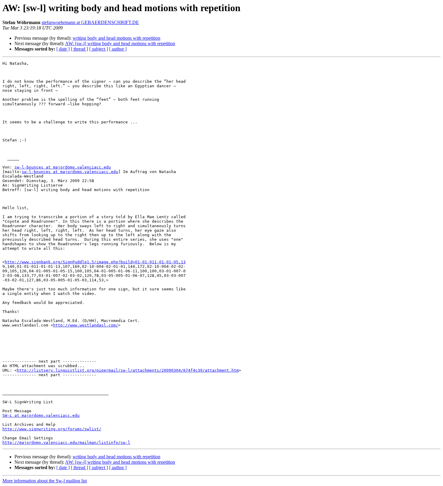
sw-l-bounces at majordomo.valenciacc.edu (62, 167)
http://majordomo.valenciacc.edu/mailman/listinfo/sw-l (66, 442)
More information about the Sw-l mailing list (44, 480)
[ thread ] (79, 48)
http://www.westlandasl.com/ (85, 325)
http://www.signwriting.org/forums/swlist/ (51, 429)
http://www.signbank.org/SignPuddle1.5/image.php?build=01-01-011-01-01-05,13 (95, 262)
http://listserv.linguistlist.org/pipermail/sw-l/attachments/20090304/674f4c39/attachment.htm (128, 370)
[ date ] (63, 48)
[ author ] (118, 48)
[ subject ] (98, 48)
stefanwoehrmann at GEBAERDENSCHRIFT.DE (90, 22)
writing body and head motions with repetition (116, 38)
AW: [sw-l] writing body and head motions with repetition (120, 43)
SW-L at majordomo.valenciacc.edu (41, 415)
